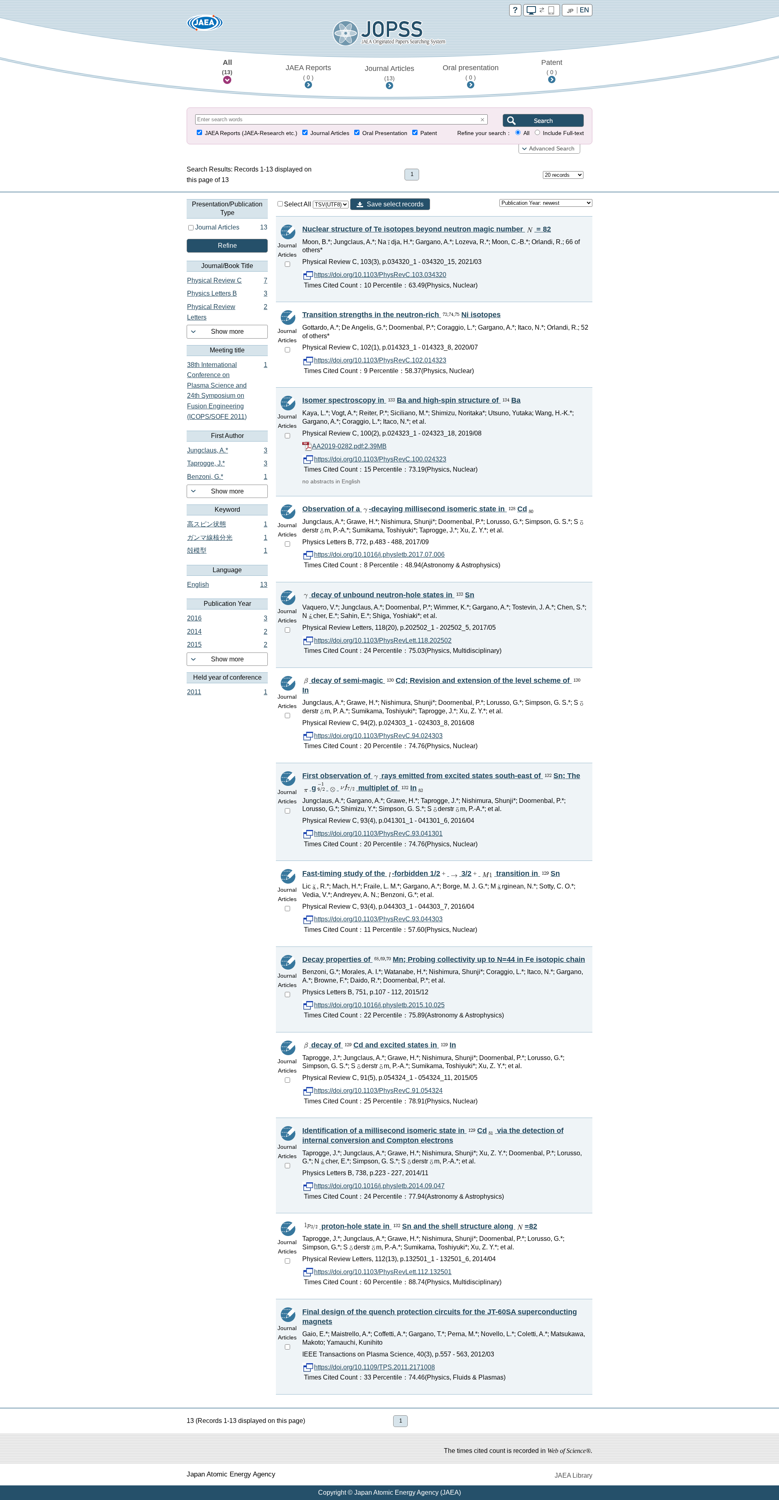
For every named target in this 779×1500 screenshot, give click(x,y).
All (227, 66)
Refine (227, 245)
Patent (551, 66)
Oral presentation (471, 72)
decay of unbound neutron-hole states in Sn (391, 595)
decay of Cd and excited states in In (382, 1045)
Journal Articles (389, 73)
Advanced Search (552, 149)
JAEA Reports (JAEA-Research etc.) (251, 133)
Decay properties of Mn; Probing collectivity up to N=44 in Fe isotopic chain (443, 959)
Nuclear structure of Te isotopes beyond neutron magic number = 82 (426, 229)
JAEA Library (573, 1475)
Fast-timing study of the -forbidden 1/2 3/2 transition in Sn (431, 873)
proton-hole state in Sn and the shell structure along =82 (428, 1226)
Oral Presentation (384, 133)
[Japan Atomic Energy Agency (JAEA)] (205, 25)
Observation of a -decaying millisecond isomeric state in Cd (414, 509)
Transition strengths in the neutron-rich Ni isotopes (401, 315)
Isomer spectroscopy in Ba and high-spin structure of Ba (411, 400)
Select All (298, 204)
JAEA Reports (308, 72)
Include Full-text (563, 133)
